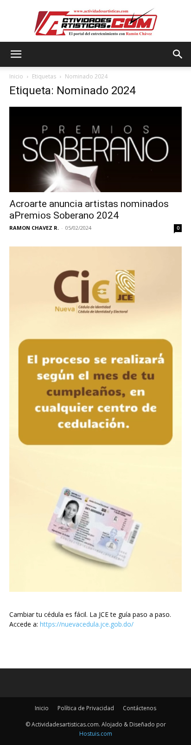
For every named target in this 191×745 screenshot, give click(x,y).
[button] (16, 54)
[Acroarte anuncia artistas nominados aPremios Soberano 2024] (95, 149)
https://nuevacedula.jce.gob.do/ (87, 624)
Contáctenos (139, 708)
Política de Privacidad (85, 708)
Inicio (16, 76)
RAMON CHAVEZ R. (34, 227)
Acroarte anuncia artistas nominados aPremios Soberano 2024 (89, 209)
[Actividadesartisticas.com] (95, 21)
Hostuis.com (95, 734)
